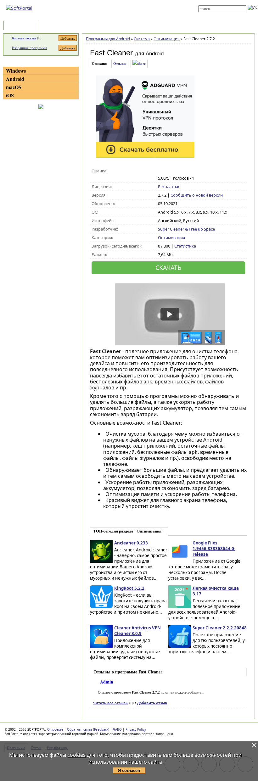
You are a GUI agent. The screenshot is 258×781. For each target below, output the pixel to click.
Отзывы (119, 63)
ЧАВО (117, 729)
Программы (22, 26)
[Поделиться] (139, 64)
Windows (16, 70)
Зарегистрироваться (132, 7)
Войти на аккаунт (129, 2)
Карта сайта (126, 12)
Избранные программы (29, 48)
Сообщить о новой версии (197, 195)
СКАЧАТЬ (168, 267)
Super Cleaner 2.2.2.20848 (220, 628)
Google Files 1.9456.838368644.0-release (214, 548)
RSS (119, 16)
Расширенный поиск (215, 14)
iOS (10, 95)
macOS (13, 87)
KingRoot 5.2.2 (129, 588)
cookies (76, 754)
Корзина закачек (24, 38)
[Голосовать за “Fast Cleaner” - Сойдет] (174, 171)
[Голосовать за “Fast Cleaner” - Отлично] (187, 171)
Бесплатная (169, 186)
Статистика (185, 246)
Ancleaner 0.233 (131, 543)
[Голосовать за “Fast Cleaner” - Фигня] (161, 171)
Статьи (53, 26)
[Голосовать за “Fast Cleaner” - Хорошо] (181, 171)
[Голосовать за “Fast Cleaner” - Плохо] (168, 171)
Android (15, 78)
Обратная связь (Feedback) (88, 729)
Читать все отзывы (110, 702)
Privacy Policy (136, 729)
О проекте (55, 729)
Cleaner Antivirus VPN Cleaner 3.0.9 (137, 630)
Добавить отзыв (152, 702)
